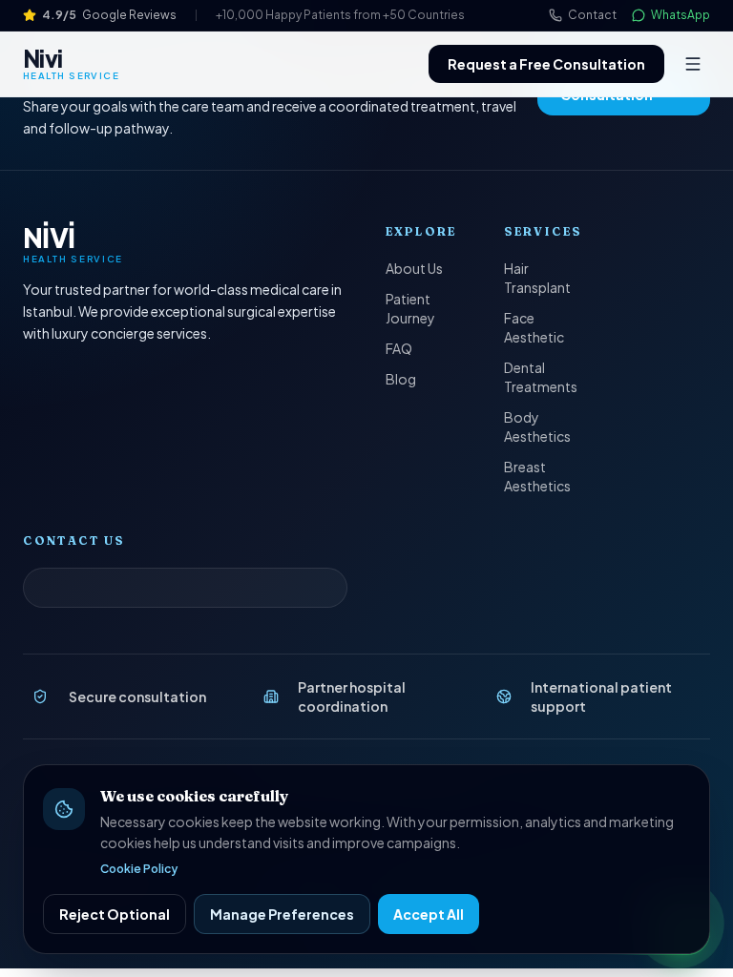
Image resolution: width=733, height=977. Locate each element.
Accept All (428, 914)
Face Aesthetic (534, 327)
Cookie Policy (139, 869)
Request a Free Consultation (546, 64)
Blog (401, 378)
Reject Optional (114, 914)
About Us (414, 268)
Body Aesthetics (537, 426)
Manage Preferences (282, 914)
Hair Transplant (537, 278)
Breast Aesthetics (537, 476)
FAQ (399, 348)
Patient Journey (410, 308)
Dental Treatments (540, 377)
